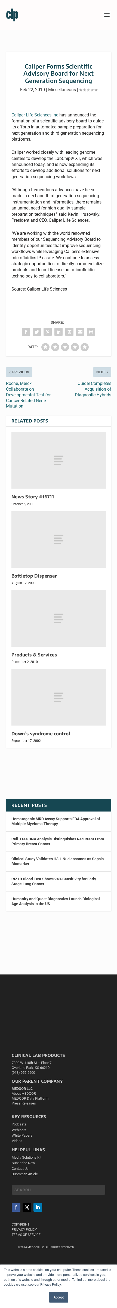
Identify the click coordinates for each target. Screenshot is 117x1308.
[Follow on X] (27, 1207)
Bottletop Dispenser (34, 576)
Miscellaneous (62, 89)
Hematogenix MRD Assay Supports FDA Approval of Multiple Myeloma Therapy (55, 821)
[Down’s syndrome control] (58, 697)
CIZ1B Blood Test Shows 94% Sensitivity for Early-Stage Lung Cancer (54, 881)
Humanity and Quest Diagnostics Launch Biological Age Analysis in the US (55, 901)
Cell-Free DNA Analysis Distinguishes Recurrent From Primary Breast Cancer (57, 841)
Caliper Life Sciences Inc (34, 115)
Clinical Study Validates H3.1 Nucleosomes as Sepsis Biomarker (57, 861)
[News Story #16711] (58, 460)
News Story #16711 (32, 496)
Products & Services (34, 655)
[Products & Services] (58, 618)
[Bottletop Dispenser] (58, 539)
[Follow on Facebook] (16, 1207)
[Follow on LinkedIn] (37, 1207)
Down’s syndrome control (40, 733)
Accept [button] (59, 1297)
